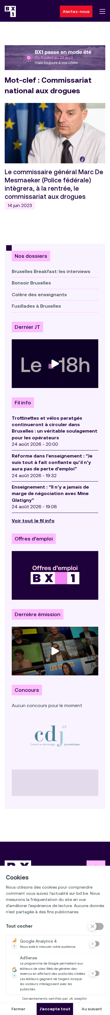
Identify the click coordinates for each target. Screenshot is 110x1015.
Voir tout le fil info (33, 520)
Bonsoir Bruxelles (31, 282)
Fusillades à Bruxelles (36, 306)
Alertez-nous (76, 11)
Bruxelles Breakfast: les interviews (51, 271)
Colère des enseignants (39, 294)
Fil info (23, 402)
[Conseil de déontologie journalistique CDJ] (55, 736)
